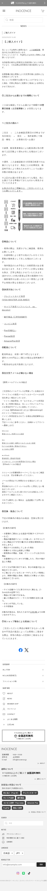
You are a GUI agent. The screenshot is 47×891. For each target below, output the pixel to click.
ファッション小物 (9, 681)
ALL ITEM (6, 670)
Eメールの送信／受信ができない (14, 446)
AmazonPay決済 (12, 341)
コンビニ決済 (10, 324)
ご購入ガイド (10, 33)
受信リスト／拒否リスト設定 (13, 434)
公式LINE (29, 500)
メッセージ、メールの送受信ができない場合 (19, 461)
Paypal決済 (9, 336)
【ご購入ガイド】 (14, 41)
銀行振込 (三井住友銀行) (15, 317)
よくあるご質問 (8, 449)
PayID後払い (10, 331)
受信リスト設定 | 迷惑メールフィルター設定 (19, 443)
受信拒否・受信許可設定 (11, 458)
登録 (41, 864)
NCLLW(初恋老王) (10, 676)
